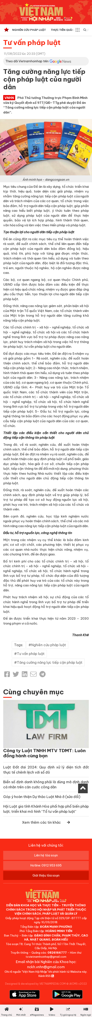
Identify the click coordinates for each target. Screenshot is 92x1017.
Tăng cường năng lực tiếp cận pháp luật (49, 662)
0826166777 (57, 952)
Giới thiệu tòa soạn (46, 875)
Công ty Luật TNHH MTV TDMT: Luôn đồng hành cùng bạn (44, 753)
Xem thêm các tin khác (41, 822)
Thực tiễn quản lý (64, 29)
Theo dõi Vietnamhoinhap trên (27, 61)
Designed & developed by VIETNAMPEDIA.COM (35, 983)
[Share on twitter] (16, 674)
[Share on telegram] (42, 674)
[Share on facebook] (7, 674)
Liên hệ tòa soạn (46, 855)
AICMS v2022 (78, 983)
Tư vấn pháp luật (32, 42)
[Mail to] (33, 674)
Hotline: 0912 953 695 (46, 865)
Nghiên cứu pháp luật (29, 29)
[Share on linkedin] (24, 674)
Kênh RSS (45, 976)
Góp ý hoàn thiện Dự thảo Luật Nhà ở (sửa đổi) (41, 797)
